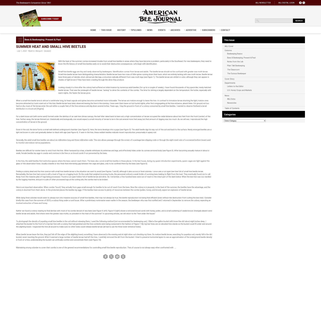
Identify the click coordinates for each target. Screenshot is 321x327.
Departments (230, 83)
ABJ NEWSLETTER (263, 3)
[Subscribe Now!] (123, 256)
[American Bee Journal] (160, 23)
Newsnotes (231, 103)
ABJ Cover (229, 46)
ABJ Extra (231, 99)
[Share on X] (111, 256)
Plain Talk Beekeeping (236, 66)
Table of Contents (232, 108)
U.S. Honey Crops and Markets (239, 90)
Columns (228, 50)
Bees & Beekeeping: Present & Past (241, 58)
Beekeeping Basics (234, 54)
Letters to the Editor (235, 86)
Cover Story (229, 79)
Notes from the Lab (235, 62)
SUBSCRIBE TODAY (50, 19)
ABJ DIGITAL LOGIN (286, 3)
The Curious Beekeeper (236, 74)
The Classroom (233, 70)
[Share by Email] (117, 256)
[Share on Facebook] (106, 256)
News (227, 96)
